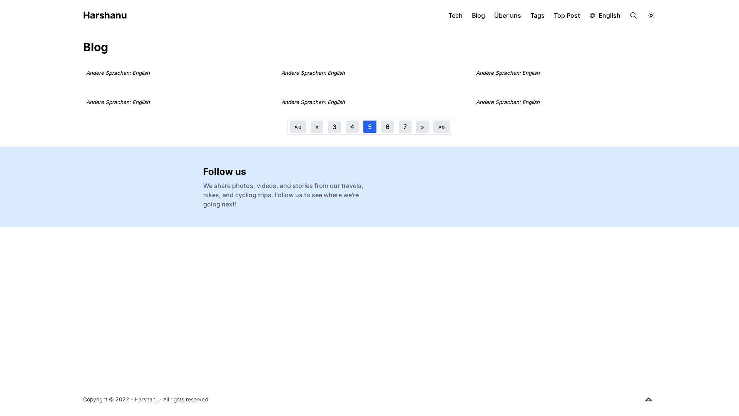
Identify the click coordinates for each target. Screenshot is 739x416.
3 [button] (334, 127)
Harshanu (105, 15)
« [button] (317, 127)
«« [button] (297, 127)
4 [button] (352, 127)
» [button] (422, 127)
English (609, 15)
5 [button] (370, 127)
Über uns (507, 15)
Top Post (567, 15)
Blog (478, 15)
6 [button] (388, 127)
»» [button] (441, 127)
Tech (455, 15)
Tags (537, 15)
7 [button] (405, 127)
